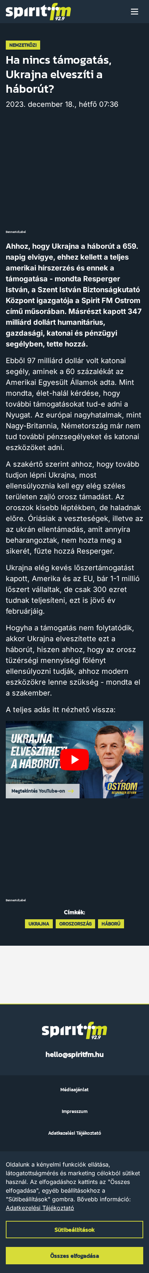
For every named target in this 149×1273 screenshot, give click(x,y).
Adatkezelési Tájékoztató (40, 1207)
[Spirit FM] (38, 11)
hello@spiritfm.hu (75, 1054)
